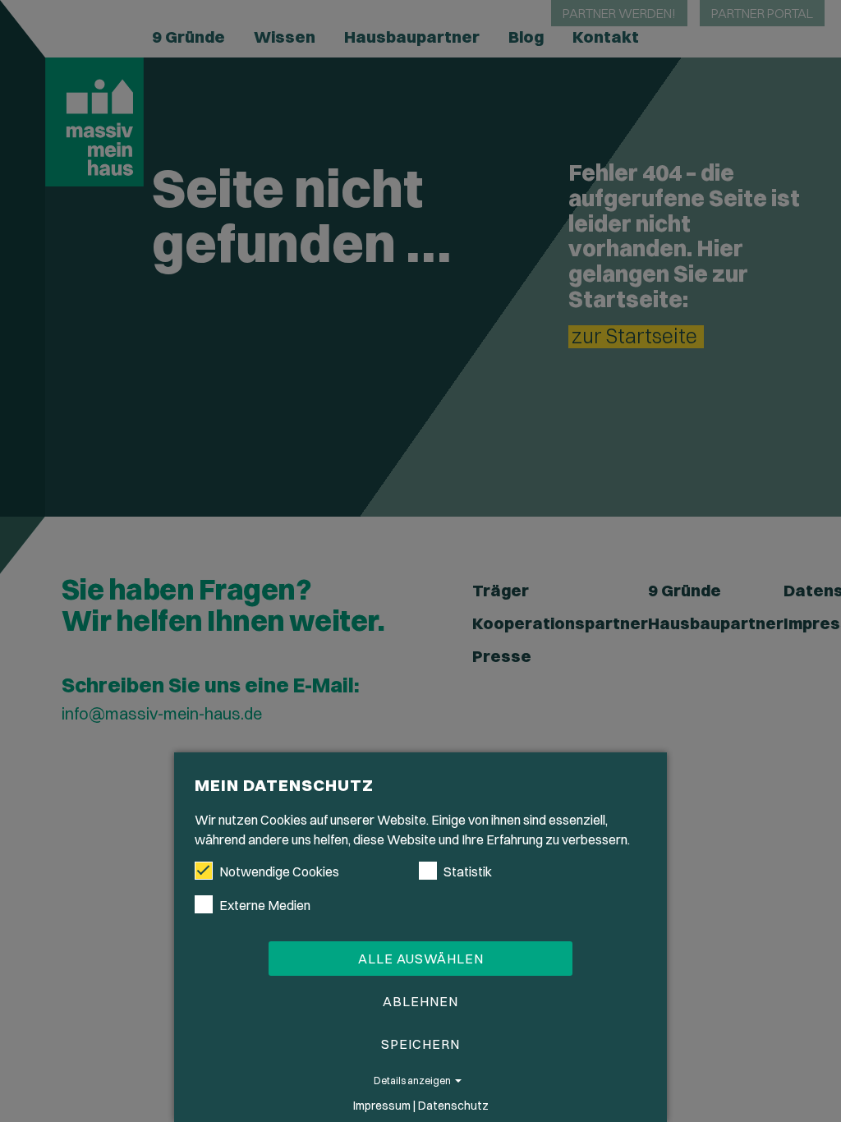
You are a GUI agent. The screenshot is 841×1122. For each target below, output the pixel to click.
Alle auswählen (421, 958)
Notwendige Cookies (279, 871)
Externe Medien (264, 905)
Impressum (382, 1105)
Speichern (420, 1044)
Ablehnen (420, 1001)
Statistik (467, 871)
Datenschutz (453, 1105)
